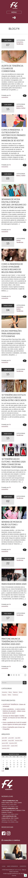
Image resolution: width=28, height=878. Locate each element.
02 (7, 501)
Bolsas (20, 692)
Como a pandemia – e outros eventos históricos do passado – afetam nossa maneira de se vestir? (14, 711)
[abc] (3, 832)
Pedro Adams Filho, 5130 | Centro (11, 802)
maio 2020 (17, 738)
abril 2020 (4, 740)
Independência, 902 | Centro (9, 818)
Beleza (18, 108)
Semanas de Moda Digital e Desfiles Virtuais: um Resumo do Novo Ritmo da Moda (14, 717)
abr (6, 370)
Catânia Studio (17, 869)
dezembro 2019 (13, 743)
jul (5, 40)
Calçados (4, 694)
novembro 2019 (5, 745)
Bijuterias (15, 692)
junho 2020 (11, 738)
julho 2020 (4, 738)
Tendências (19, 44)
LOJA (3, 866)
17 (7, 618)
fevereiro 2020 (18, 740)
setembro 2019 (5, 748)
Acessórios (19, 42)
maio (6, 239)
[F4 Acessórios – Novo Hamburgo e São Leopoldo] (14, 8)
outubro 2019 (14, 745)
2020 (9, 40)
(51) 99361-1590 (13, 822)
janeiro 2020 (5, 743)
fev (6, 559)
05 (7, 178)
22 (7, 563)
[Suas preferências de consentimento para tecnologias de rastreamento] (25, 875)
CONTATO (23, 866)
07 (7, 45)
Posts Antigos (22, 674)
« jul (2, 771)
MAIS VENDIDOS (12, 866)
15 (7, 109)
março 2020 (11, 740)
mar (6, 434)
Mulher (23, 108)
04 (7, 310)
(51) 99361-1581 (13, 806)
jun (6, 105)
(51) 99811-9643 (13, 814)
